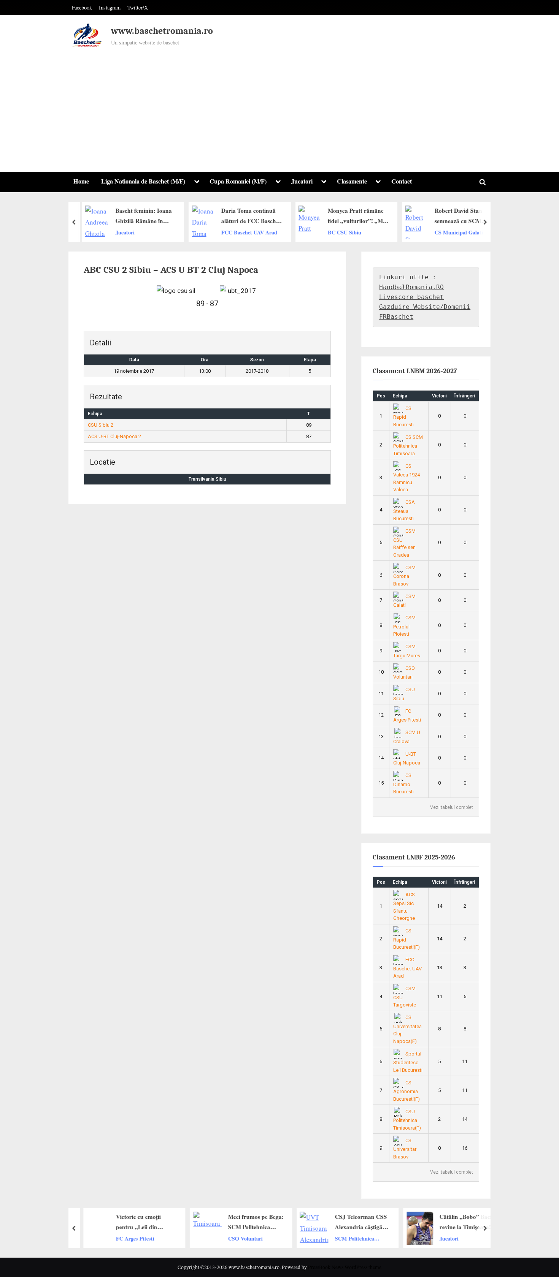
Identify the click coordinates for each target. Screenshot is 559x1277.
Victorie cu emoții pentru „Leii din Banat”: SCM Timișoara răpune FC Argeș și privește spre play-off (144, 1222)
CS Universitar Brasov (404, 1149)
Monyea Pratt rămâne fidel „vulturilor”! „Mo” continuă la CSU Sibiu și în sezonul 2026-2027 (354, 216)
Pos (381, 396)
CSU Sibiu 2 (100, 425)
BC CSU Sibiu (340, 232)
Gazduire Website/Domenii (424, 306)
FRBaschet (396, 316)
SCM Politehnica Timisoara (349, 1238)
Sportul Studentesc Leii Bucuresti (407, 1062)
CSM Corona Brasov (404, 576)
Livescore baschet (411, 297)
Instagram (110, 7)
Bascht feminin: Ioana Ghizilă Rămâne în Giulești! (139, 216)
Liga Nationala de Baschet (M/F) (143, 181)
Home (81, 181)
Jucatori (302, 181)
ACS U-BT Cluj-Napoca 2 (114, 436)
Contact (401, 181)
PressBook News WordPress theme (344, 1267)
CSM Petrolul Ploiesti (404, 626)
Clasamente (352, 181)
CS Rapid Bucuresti (403, 416)
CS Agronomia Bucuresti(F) (406, 1091)
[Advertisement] (279, 106)
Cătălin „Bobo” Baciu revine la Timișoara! (462, 1221)
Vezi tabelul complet (451, 807)
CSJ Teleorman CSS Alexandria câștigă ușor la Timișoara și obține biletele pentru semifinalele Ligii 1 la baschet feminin (357, 1222)
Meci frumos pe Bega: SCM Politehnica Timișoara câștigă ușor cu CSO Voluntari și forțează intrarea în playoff (250, 1222)
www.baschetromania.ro (162, 31)
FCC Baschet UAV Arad (245, 232)
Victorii (439, 396)
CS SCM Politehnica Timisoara (408, 445)
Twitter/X (137, 7)
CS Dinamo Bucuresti (403, 783)
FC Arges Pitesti (135, 1238)
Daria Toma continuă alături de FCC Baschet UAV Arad (246, 216)
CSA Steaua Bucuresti (404, 510)
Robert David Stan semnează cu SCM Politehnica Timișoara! (459, 216)
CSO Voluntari (240, 1238)
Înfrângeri (464, 396)
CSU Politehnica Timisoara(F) (407, 1120)
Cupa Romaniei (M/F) (238, 181)
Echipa (400, 396)
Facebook (82, 7)
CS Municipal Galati (454, 232)
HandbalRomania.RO (411, 287)
